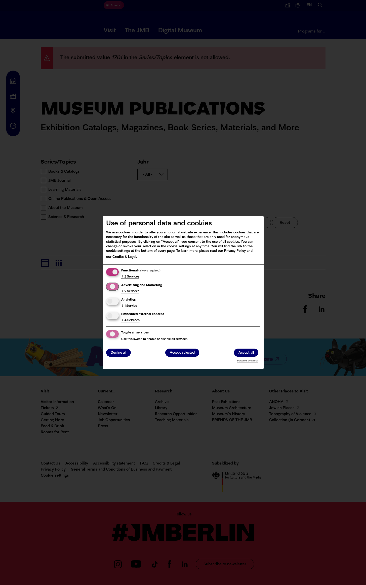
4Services (130, 320)
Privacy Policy (235, 251)
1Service (129, 305)
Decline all (118, 353)
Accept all (246, 353)
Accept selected (182, 353)
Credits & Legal (124, 257)
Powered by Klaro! (247, 361)
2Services (130, 276)
